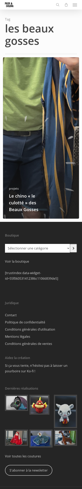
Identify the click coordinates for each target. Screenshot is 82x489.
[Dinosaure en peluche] (65, 438)
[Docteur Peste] (16, 403)
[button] (75, 5)
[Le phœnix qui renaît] (41, 405)
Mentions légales (17, 336)
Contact (11, 315)
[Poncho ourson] (41, 438)
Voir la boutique (17, 261)
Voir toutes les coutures (23, 456)
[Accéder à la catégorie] (73, 248)
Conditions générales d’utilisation (30, 329)
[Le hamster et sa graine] (65, 411)
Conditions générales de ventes (28, 344)
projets (14, 188)
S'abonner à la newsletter (29, 470)
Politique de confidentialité (25, 322)
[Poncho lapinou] (16, 438)
